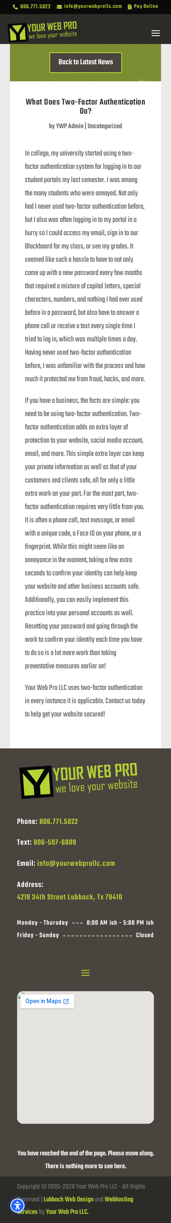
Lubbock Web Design (68, 1199)
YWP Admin (69, 126)
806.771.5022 (58, 822)
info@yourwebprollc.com (76, 864)
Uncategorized (105, 126)
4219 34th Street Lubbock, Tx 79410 (69, 898)
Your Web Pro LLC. (67, 1212)
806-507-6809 (55, 843)
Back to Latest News (86, 62)
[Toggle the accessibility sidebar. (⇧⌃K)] (17, 1206)
